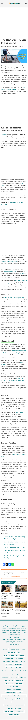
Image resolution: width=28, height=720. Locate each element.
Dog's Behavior (9, 658)
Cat (19, 652)
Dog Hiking (14, 677)
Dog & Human (20, 655)
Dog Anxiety (6, 661)
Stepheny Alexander (6, 46)
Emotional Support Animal (14, 689)
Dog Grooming (9, 674)
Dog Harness (19, 674)
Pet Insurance (22, 695)
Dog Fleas (15, 670)
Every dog (4, 134)
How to (20, 692)
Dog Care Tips (10, 667)
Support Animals (19, 705)
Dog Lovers (23, 677)
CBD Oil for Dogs (9, 655)
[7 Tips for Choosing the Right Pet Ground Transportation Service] (7, 604)
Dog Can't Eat (18, 664)
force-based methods (10, 271)
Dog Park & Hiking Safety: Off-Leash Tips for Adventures (20, 610)
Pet (15, 695)
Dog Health (5, 677)
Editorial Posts (14, 686)
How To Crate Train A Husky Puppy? (14, 547)
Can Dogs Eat (11, 652)
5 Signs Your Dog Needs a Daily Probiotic (19, 595)
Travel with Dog (9, 711)
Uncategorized (19, 711)
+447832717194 (15, 644)
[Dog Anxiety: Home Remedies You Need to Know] (7, 588)
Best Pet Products (14, 649)
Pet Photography (9, 698)
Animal (5, 649)
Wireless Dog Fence (14, 714)
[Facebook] (4, 564)
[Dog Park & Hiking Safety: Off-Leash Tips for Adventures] (21, 604)
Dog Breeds (9, 664)
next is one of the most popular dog (13, 297)
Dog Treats (19, 683)
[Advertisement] (14, 23)
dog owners (22, 273)
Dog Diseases (6, 670)
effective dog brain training (9, 261)
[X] (7, 564)
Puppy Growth (8, 705)
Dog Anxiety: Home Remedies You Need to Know (7, 595)
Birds (23, 649)
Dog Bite (22, 661)
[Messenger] (9, 564)
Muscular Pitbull (7, 695)
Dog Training (19, 412)
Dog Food (23, 670)
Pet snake (7, 702)
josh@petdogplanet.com (16, 642)
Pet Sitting (20, 698)
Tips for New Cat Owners (14, 708)
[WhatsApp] (12, 564)
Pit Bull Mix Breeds (18, 702)
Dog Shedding (9, 680)
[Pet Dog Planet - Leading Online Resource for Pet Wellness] (14, 3)
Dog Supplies (19, 680)
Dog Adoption (19, 658)
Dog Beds (15, 661)
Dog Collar (19, 667)
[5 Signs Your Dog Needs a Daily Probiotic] (21, 588)
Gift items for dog (11, 692)
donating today (16, 576)
